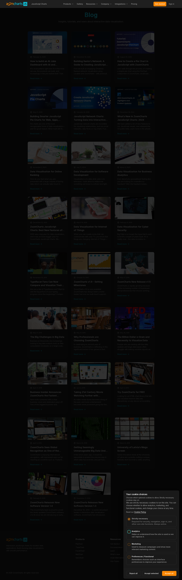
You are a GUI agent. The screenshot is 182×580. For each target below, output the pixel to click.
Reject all (134, 573)
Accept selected (151, 573)
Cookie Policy (140, 512)
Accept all (169, 573)
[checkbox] (129, 519)
